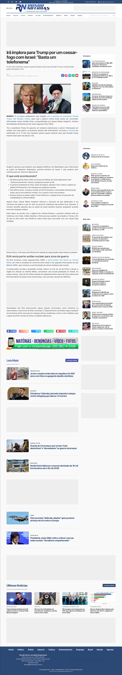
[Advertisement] (95, 8)
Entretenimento (48, 15)
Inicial (9, 15)
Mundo (72, 15)
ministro (72, 130)
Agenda (80, 15)
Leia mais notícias (72, 360)
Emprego (58, 15)
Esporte (30, 15)
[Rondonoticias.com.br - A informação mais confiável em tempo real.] (33, 8)
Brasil (66, 15)
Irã (18, 116)
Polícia (23, 15)
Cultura (38, 15)
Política (15, 15)
